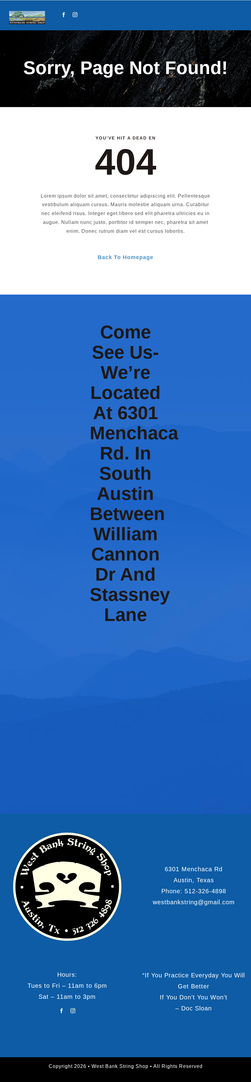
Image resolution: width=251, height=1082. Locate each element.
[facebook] (63, 14)
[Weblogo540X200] (27, 13)
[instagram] (75, 14)
